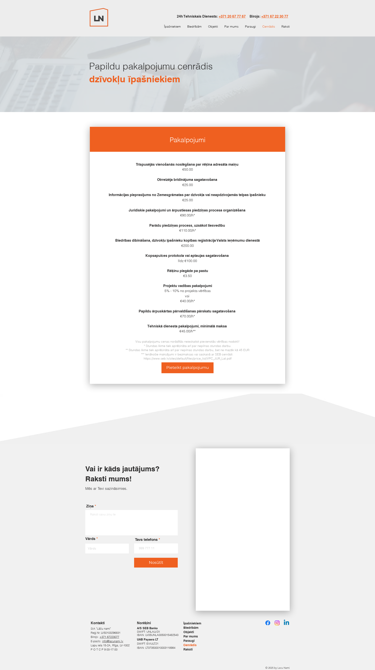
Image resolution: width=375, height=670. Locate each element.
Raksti (188, 649)
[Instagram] (277, 623)
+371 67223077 (109, 637)
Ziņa (90, 506)
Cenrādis (190, 645)
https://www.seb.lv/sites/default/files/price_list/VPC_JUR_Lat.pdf (188, 358)
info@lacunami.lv (112, 641)
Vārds (90, 539)
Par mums (190, 636)
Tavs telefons (146, 539)
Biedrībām (190, 627)
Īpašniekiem (192, 623)
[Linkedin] (286, 623)
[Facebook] (268, 623)
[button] (187, 367)
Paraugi (189, 640)
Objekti (188, 632)
